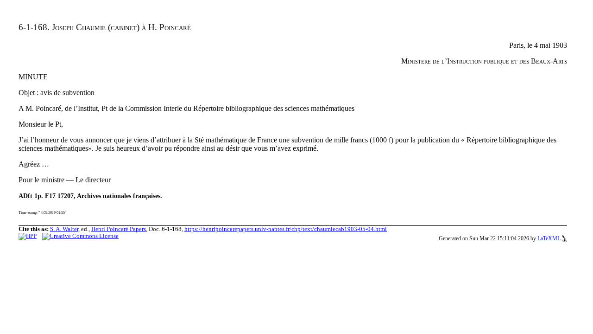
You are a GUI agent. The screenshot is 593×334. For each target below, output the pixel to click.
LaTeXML (549, 238)
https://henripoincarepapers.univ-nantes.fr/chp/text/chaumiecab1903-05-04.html (285, 229)
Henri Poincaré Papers (118, 229)
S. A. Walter (64, 229)
